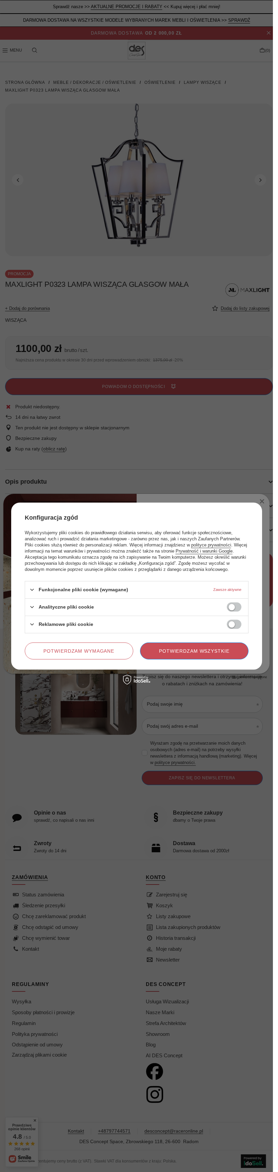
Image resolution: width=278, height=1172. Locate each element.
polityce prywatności (211, 544)
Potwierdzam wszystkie (194, 650)
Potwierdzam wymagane (78, 650)
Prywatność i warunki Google (204, 550)
